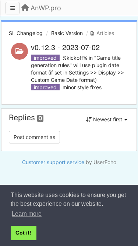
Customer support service (53, 162)
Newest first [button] (108, 119)
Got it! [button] (23, 233)
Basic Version (67, 33)
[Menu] (13, 8)
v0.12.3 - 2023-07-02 (65, 47)
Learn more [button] (27, 214)
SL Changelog (26, 33)
